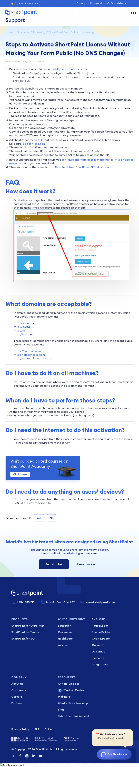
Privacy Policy (20, 729)
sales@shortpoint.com (100, 602)
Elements (98, 658)
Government (66, 632)
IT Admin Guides (73, 690)
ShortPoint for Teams (25, 632)
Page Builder (100, 625)
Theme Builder (101, 632)
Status (81, 3)
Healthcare (65, 638)
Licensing (39, 32)
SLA (37, 729)
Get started (53, 564)
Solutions (23, 32)
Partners (16, 703)
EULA (48, 729)
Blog (61, 709)
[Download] (63, 393)
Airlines (62, 645)
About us (17, 683)
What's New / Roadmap (73, 703)
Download (96, 3)
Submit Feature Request (73, 716)
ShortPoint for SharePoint (27, 625)
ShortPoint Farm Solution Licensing (71, 32)
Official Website (116, 3)
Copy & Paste (101, 638)
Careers (16, 696)
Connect (97, 645)
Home (9, 32)
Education (64, 625)
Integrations (100, 664)
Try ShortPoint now (25, 3)
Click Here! (20, 474)
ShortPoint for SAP (23, 638)
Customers (18, 690)
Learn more (86, 564)
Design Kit (98, 651)
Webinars (64, 696)
